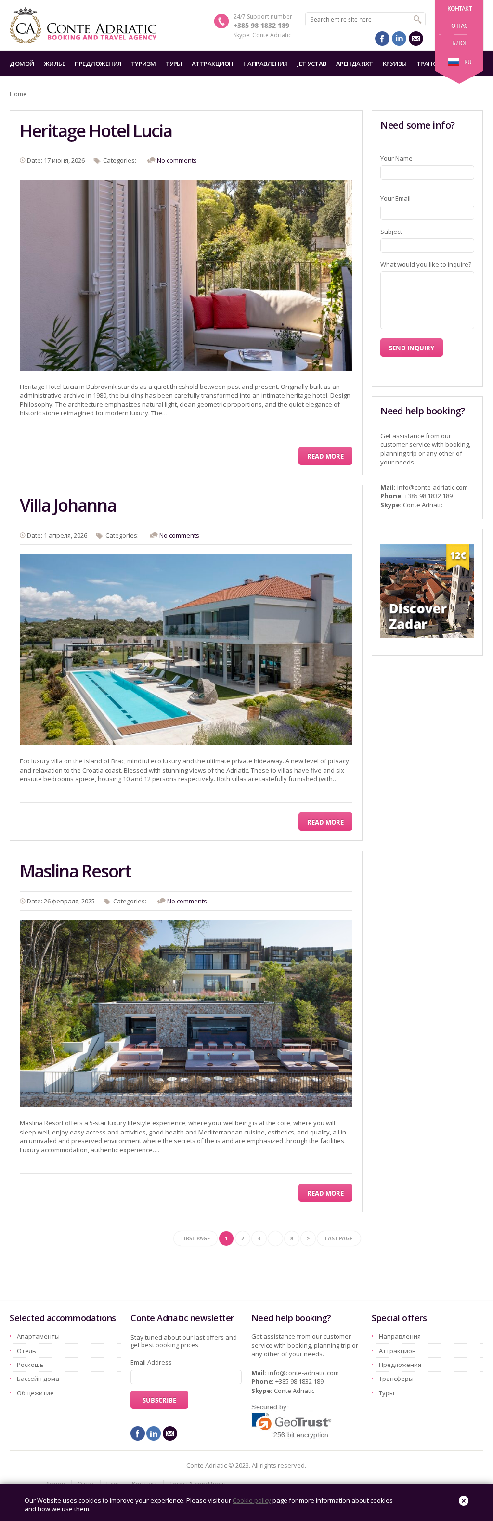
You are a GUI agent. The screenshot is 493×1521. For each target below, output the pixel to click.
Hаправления (265, 63)
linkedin (399, 38)
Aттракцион (213, 63)
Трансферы (396, 1378)
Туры (174, 63)
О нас (459, 26)
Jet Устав (311, 63)
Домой (22, 63)
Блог (459, 43)
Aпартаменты (38, 1336)
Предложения (98, 63)
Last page (338, 1238)
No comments (177, 160)
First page (195, 1238)
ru (468, 62)
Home (18, 94)
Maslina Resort (75, 871)
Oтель (26, 1350)
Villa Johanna (68, 505)
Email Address (151, 1362)
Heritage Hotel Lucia (96, 130)
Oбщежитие (35, 1393)
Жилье (54, 63)
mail (416, 38)
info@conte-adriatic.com (432, 487)
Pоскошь (30, 1364)
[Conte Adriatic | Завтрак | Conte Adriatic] (83, 25)
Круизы (395, 63)
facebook (382, 38)
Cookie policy (252, 1500)
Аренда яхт (354, 63)
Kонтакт (459, 8)
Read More (325, 456)
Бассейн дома (38, 1378)
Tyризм (143, 63)
